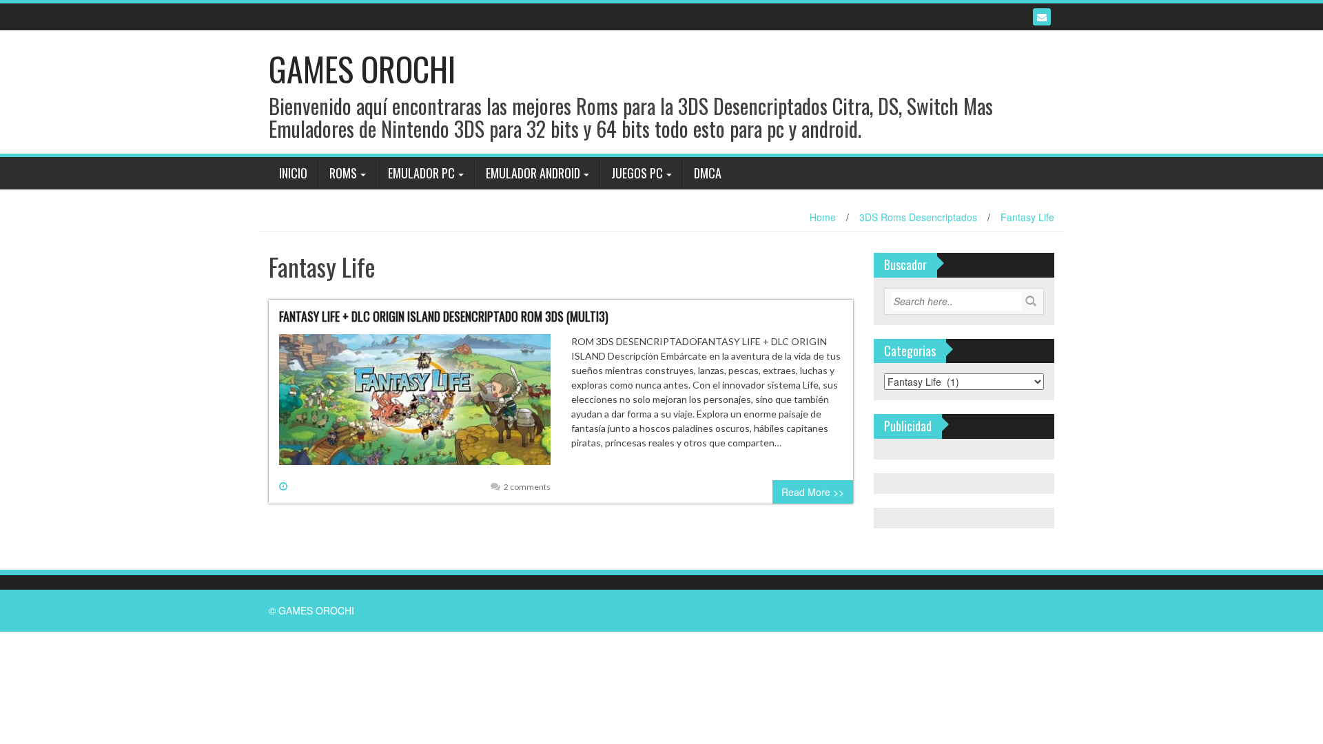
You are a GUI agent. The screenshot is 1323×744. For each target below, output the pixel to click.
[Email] (1042, 16)
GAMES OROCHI (362, 68)
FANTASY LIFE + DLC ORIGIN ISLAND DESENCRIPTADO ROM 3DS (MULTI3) (443, 316)
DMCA (707, 173)
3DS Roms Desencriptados (918, 217)
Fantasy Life (1027, 217)
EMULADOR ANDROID (533, 173)
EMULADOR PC (421, 173)
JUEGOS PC (637, 173)
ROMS (343, 173)
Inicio (293, 173)
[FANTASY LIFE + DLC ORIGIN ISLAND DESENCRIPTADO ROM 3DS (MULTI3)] (415, 405)
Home (823, 217)
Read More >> (812, 492)
